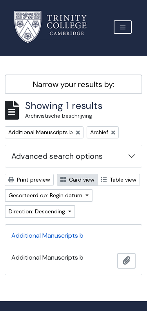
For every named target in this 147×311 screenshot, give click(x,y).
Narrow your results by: (73, 84)
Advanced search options (57, 156)
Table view (122, 179)
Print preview (32, 179)
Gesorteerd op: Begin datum (46, 195)
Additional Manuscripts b (47, 235)
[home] (55, 27)
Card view (80, 179)
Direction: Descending (38, 211)
